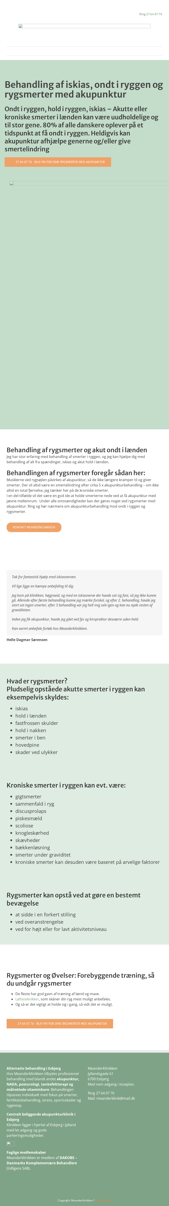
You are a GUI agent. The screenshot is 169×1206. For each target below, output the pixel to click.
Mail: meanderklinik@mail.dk (111, 1098)
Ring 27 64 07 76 (150, 14)
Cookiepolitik (103, 1200)
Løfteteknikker (27, 999)
